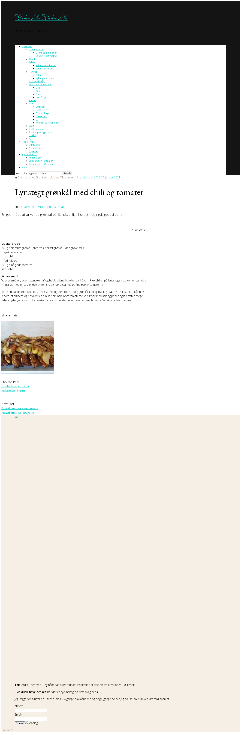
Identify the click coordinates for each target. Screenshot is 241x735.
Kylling (39, 75)
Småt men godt (37, 129)
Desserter (41, 116)
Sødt (31, 103)
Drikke (32, 135)
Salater (32, 62)
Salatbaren (35, 144)
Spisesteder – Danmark (41, 160)
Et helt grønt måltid (46, 55)
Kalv (38, 90)
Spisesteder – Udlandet (41, 164)
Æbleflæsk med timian (15, 386)
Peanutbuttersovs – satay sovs (19, 408)
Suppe (32, 100)
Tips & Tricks (28, 141)
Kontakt (25, 167)
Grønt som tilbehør (46, 52)
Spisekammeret (37, 148)
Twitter (40, 207)
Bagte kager (42, 109)
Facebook (29, 207)
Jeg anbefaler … (29, 154)
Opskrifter (27, 46)
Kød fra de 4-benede (40, 84)
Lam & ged (41, 97)
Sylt (30, 138)
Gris (38, 87)
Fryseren (33, 151)
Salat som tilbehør (46, 65)
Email (60, 207)
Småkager (41, 106)
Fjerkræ (33, 71)
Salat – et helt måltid (47, 68)
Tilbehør (33, 59)
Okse (38, 94)
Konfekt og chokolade (48, 122)
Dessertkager (43, 113)
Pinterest (51, 207)
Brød (31, 125)
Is (37, 119)
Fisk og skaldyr (37, 81)
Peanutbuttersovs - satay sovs (17, 412)
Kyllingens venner (45, 78)
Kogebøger (35, 157)
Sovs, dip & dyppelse (40, 132)
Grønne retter (36, 49)
